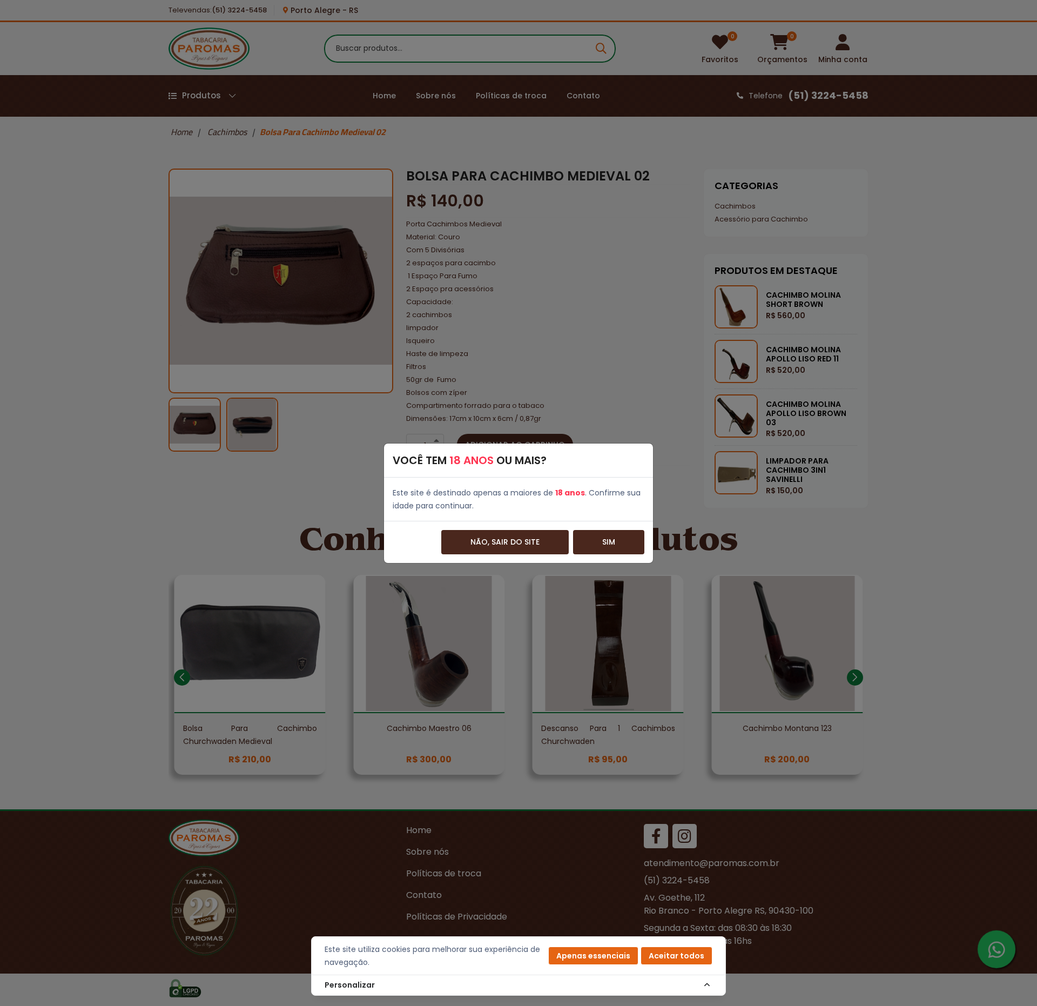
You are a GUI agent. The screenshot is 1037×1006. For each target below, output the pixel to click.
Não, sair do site (505, 541)
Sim (608, 541)
